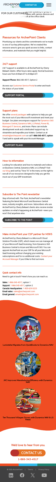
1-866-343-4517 (15, 282)
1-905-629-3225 (30, 288)
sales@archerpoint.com (24, 291)
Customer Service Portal (23, 85)
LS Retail (36, 123)
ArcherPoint (12, 4)
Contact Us (31, 5)
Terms (30, 470)
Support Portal (14, 95)
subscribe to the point (18, 220)
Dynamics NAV (24, 123)
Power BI (45, 123)
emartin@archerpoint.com (14, 135)
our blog (6, 171)
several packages (18, 114)
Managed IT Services (11, 126)
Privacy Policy (43, 470)
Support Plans (14, 145)
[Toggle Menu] (48, 5)
